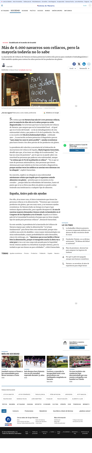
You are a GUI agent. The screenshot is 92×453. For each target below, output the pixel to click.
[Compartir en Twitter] (79, 64)
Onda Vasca (39, 423)
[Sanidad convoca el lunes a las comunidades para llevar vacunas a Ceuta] (12, 362)
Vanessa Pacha (22, 399)
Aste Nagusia (81, 394)
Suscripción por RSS (78, 421)
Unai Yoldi (9, 66)
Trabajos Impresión (78, 420)
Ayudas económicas (16, 253)
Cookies (52, 431)
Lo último (67, 225)
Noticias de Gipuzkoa (41, 421)
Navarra (56, 253)
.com (4, 411)
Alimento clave (77, 399)
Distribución (57, 420)
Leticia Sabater (8, 394)
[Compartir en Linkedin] (84, 64)
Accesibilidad (66, 431)
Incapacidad (7, 399)
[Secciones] (2, 5)
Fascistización (62, 399)
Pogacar (49, 399)
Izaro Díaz (49, 381)
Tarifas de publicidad (59, 423)
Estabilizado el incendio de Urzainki (22, 43)
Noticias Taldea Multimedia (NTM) (25, 423)
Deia (18, 420)
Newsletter (43, 411)
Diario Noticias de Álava (23, 421)
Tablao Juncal (40, 394)
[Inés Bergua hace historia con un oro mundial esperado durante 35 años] (34, 362)
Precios (26, 253)
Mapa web (56, 421)
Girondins (68, 394)
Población (42, 253)
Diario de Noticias (40, 420)
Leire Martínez (36, 399)
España (50, 253)
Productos (34, 253)
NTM (3, 377)
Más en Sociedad (10, 353)
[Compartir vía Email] (89, 64)
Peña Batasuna (55, 394)
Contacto (16, 411)
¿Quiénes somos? (84, 411)
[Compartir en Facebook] (74, 64)
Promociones (29, 411)
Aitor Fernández (24, 394)
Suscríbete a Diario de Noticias (63, 411)
